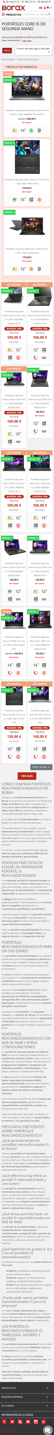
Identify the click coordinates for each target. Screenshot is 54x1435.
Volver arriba (41, 767)
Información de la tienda (17, 1414)
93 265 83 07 (44, 1)
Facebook (4, 1421)
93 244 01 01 (12, 1)
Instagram (36, 1421)
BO (13, 7)
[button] (11, 14)
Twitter (12, 1421)
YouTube (28, 1421)
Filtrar (7, 50)
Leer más (26, 40)
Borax (8, 899)
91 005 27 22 (28, 1)
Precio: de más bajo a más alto (34, 50)
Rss (20, 1421)
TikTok (43, 1421)
